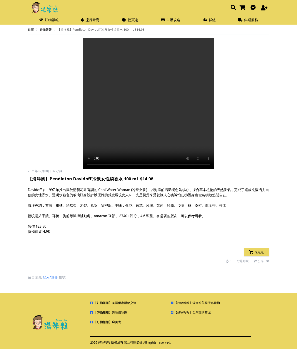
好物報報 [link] (46, 29)
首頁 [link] (31, 29)
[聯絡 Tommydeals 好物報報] (253, 8)
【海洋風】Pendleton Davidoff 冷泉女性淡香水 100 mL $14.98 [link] (100, 29)
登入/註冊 (50, 277)
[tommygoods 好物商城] (243, 8)
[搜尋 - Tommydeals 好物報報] (233, 8)
